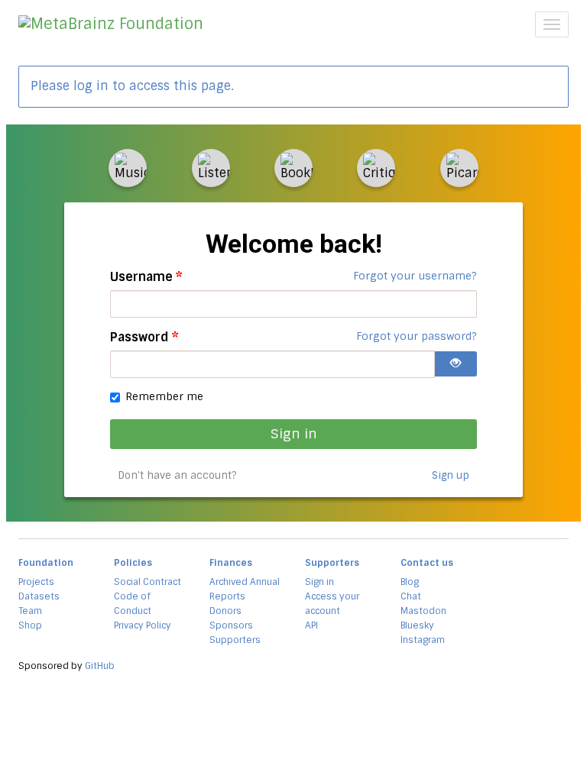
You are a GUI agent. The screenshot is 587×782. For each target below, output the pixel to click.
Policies (133, 563)
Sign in (294, 433)
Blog (410, 582)
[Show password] (455, 363)
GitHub (100, 666)
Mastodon (423, 611)
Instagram (423, 640)
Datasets (39, 596)
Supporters (235, 640)
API (311, 625)
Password (144, 337)
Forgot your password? (416, 336)
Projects (36, 582)
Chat (411, 596)
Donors (225, 611)
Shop (30, 625)
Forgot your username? (415, 276)
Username (146, 277)
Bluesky (417, 625)
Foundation (45, 563)
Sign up (450, 476)
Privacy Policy (142, 625)
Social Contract (147, 582)
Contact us (427, 563)
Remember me (164, 396)
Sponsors (231, 625)
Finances (230, 563)
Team (30, 611)
